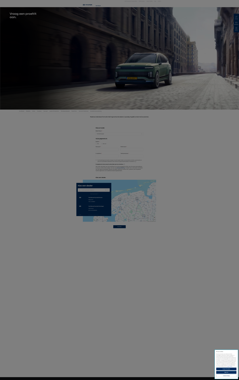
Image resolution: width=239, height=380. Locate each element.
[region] (226, 364)
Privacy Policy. (229, 366)
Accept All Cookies (226, 368)
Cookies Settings (226, 375)
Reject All (226, 372)
